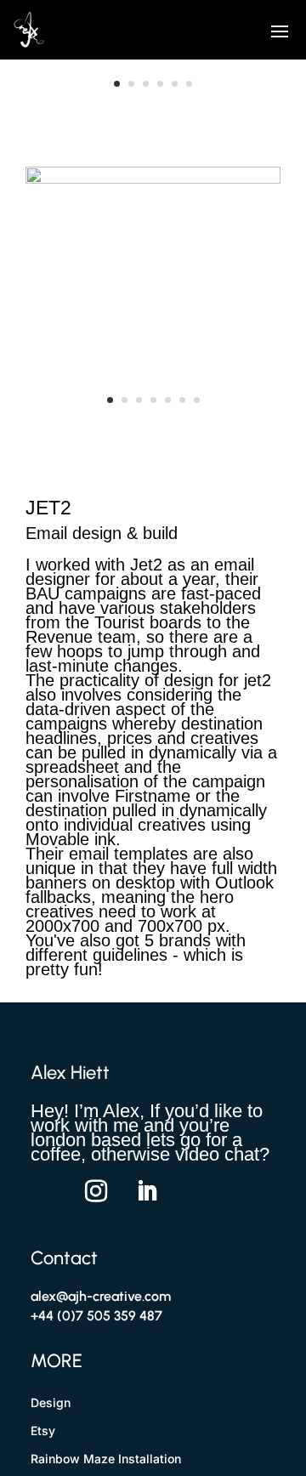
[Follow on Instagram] (96, 1191)
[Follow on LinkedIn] (147, 1191)
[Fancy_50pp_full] (153, 97)
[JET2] (153, 421)
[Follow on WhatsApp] (45, 1191)
